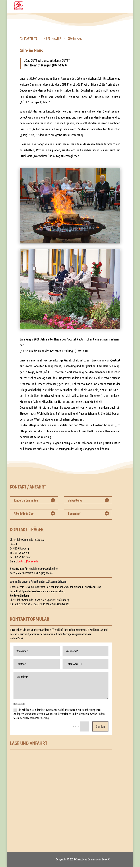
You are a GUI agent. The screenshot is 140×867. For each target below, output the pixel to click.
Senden (100, 726)
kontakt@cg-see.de (27, 561)
